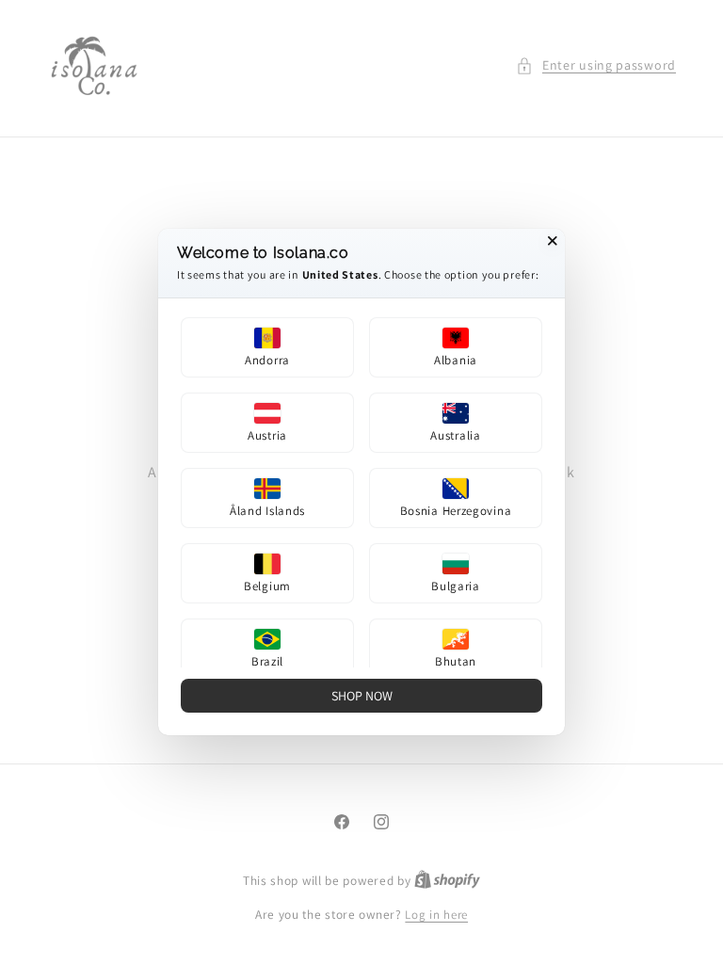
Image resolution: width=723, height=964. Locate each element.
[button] (267, 347)
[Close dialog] (552, 241)
